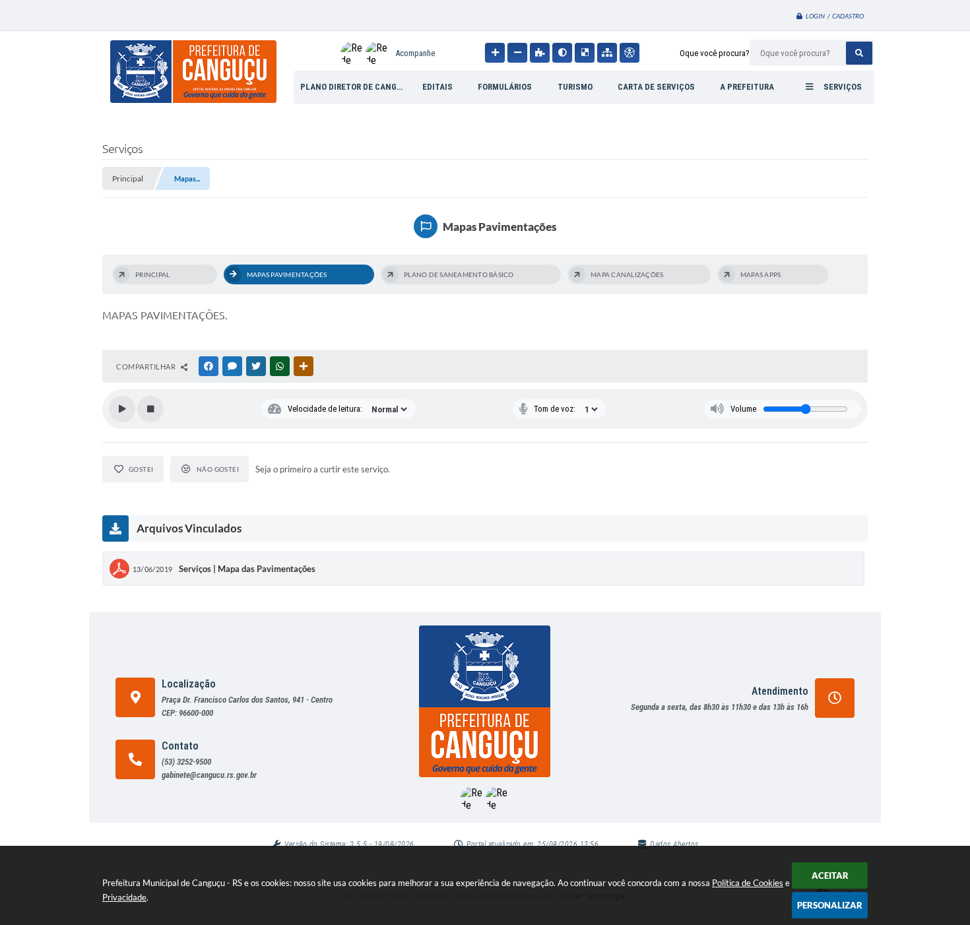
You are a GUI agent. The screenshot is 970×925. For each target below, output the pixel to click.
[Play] (122, 409)
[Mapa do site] (607, 53)
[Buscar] (859, 53)
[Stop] (150, 409)
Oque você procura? (715, 53)
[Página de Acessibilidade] (629, 53)
